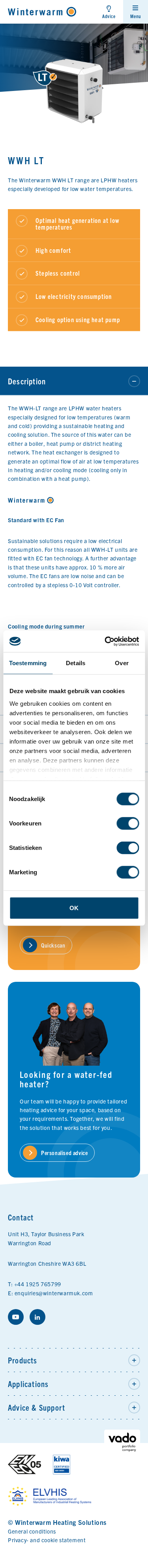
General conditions (32, 1531)
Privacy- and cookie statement (47, 1539)
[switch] (127, 823)
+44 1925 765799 (37, 1283)
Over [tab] (121, 663)
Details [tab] (75, 663)
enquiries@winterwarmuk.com (54, 1292)
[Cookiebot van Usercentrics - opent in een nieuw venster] (105, 641)
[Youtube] (16, 1317)
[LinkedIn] (37, 1317)
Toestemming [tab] (28, 663)
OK (74, 908)
